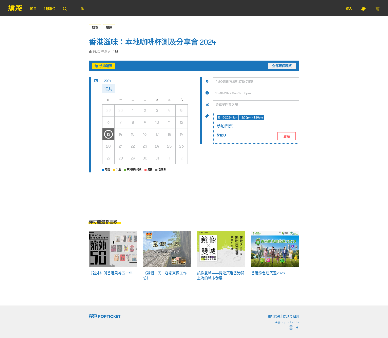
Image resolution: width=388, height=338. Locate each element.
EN (82, 9)
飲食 (95, 27)
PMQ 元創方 (102, 52)
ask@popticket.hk (286, 322)
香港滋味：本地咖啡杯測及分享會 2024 (152, 42)
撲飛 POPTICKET (105, 316)
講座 (109, 27)
